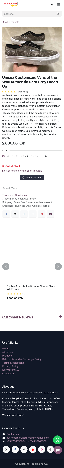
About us (7, 352)
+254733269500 (37, 441)
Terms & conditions (13, 362)
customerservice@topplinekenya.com (28, 437)
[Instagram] (41, 449)
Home (5, 348)
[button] (5, 266)
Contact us (8, 373)
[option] (32, 266)
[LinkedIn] (24, 213)
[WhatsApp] (32, 213)
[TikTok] (50, 449)
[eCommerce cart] (52, 4)
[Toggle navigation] (59, 4)
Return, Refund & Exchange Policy (21, 359)
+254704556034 (16, 441)
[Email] (50, 213)
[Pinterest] (41, 213)
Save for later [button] (33, 177)
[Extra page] (24, 449)
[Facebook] (6, 213)
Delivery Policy (10, 369)
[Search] (58, 14)
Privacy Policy (10, 366)
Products (7, 355)
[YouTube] (32, 449)
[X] (15, 213)
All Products (12, 22)
